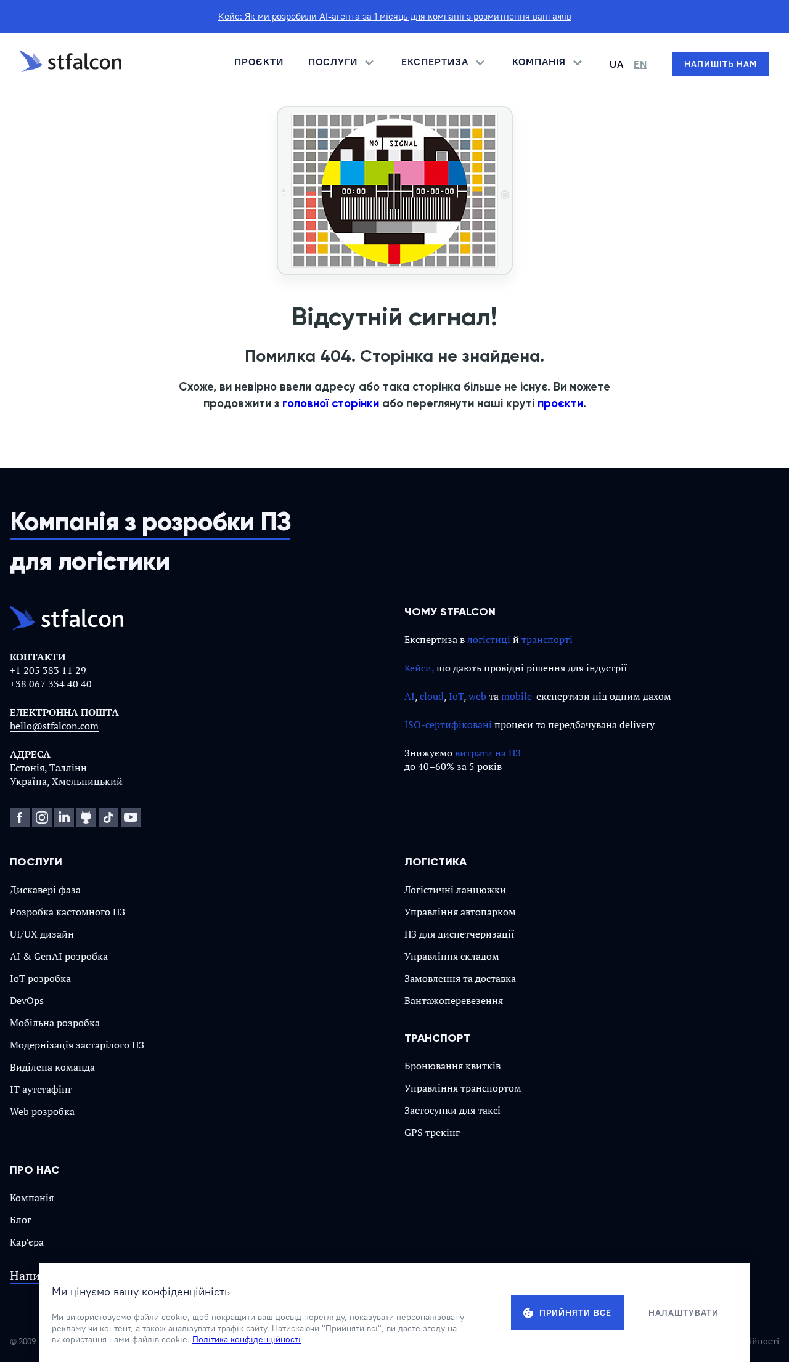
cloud (432, 696)
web (477, 696)
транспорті (547, 639)
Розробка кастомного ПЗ (67, 911)
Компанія (32, 1197)
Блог (20, 1219)
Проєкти (259, 61)
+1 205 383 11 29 (48, 670)
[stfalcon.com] (70, 64)
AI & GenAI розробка (59, 956)
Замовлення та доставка (460, 978)
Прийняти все (575, 1312)
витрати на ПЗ (488, 753)
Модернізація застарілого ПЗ (77, 1045)
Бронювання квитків (452, 1065)
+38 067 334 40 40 (51, 684)
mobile (516, 696)
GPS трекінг (432, 1132)
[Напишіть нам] (720, 64)
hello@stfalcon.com (54, 725)
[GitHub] (86, 817)
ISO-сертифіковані (448, 724)
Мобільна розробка (55, 1022)
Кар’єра (27, 1242)
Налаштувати (683, 1312)
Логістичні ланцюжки (455, 889)
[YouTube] (131, 817)
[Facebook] (20, 817)
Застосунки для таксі (452, 1110)
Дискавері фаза (45, 889)
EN (640, 64)
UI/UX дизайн (42, 934)
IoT (456, 696)
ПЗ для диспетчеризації (459, 934)
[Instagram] (42, 817)
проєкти (560, 403)
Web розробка (42, 1111)
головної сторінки (330, 403)
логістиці (488, 639)
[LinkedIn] (64, 817)
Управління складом (451, 956)
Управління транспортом (462, 1088)
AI (409, 696)
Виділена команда (52, 1067)
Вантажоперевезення (453, 1000)
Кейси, (419, 668)
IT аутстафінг (41, 1089)
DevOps (27, 1000)
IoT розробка (40, 978)
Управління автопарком (460, 911)
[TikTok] (108, 817)
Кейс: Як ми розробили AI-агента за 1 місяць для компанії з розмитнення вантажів (394, 16)
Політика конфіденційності (246, 1339)
